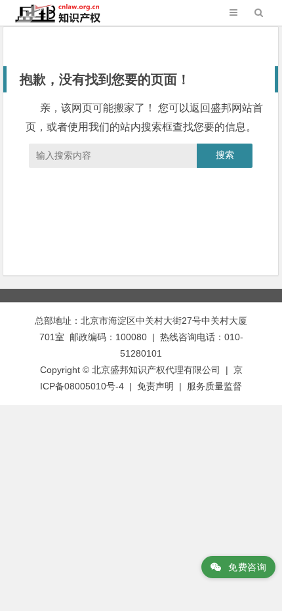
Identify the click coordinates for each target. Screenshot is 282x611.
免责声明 (155, 386)
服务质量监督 (214, 386)
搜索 (225, 154)
